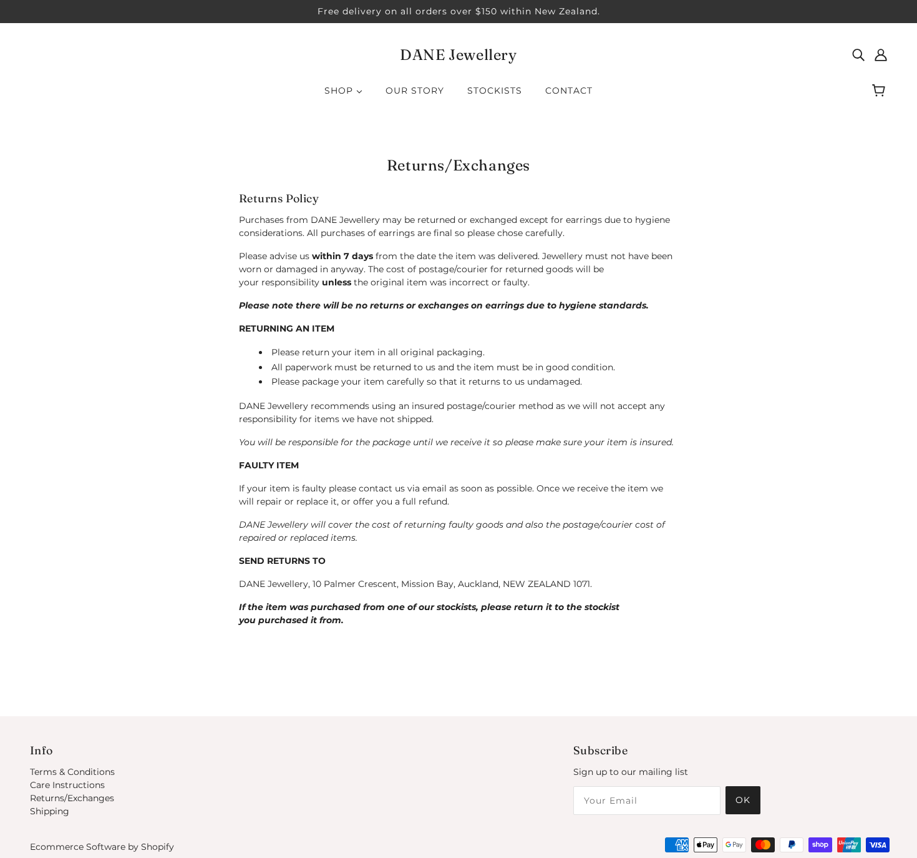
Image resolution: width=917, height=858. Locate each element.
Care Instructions (67, 785)
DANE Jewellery (458, 55)
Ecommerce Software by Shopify (102, 846)
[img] (858, 54)
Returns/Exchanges (72, 798)
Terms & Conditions (72, 771)
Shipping (49, 811)
